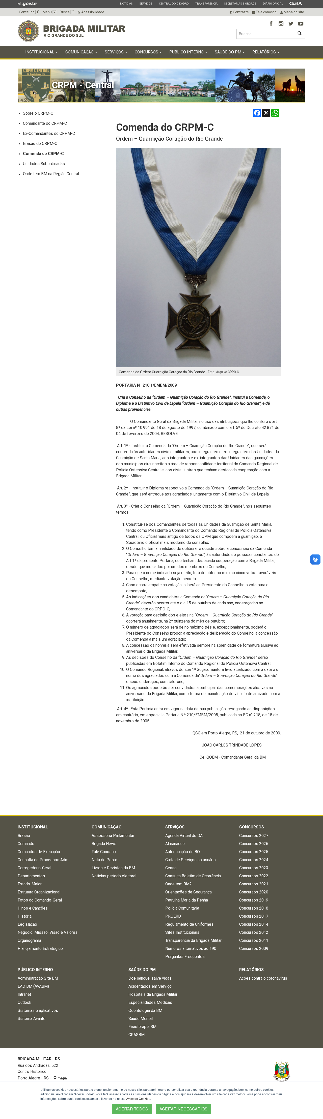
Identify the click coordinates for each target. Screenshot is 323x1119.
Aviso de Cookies (138, 1098)
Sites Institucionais (182, 932)
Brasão (24, 835)
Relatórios (264, 52)
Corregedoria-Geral (34, 867)
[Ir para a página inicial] (71, 31)
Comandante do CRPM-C (45, 123)
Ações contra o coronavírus (263, 978)
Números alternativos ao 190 (190, 948)
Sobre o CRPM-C (38, 113)
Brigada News (104, 843)
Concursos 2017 (253, 916)
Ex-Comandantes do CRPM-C (49, 133)
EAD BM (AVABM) (33, 986)
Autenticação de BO (182, 851)
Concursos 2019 (253, 900)
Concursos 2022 (253, 876)
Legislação (27, 924)
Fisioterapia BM (142, 1026)
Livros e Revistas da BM (113, 867)
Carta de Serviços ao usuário (190, 859)
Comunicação (80, 52)
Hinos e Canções (33, 908)
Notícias (126, 3)
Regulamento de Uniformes (189, 924)
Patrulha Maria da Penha (186, 900)
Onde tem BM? (178, 884)
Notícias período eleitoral (114, 876)
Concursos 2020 (253, 892)
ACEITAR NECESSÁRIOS (183, 1109)
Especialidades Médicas (150, 1002)
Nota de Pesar (104, 859)
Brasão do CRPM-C (40, 143)
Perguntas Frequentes (185, 956)
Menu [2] (50, 12)
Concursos (147, 52)
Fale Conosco (104, 851)
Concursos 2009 (253, 948)
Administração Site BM (38, 978)
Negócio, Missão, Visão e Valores (47, 932)
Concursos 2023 (253, 867)
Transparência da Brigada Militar (193, 940)
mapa (62, 1078)
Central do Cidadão (174, 3)
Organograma (29, 940)
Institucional (40, 52)
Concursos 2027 (253, 835)
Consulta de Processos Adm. (43, 859)
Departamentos (31, 876)
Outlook (24, 1002)
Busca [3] (67, 12)
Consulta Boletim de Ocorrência (193, 876)
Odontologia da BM (145, 1010)
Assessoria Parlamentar (113, 835)
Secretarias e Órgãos (240, 3)
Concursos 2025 (253, 851)
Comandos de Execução (39, 851)
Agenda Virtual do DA (184, 835)
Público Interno (187, 52)
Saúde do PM (228, 52)
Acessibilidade (92, 12)
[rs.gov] (27, 4)
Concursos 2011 (253, 940)
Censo (171, 867)
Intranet (24, 994)
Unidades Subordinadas (44, 163)
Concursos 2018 (253, 908)
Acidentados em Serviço (150, 986)
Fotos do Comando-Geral (40, 900)
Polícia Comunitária (182, 908)
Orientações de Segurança (188, 892)
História (25, 916)
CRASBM (136, 1034)
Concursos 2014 (253, 924)
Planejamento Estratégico (40, 948)
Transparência (206, 3)
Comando (26, 843)
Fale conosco (266, 12)
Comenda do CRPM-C (43, 153)
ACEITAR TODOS (132, 1109)
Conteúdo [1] (29, 12)
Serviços (145, 3)
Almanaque (175, 843)
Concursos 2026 (253, 843)
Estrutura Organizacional (39, 892)
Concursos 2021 (253, 884)
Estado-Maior (30, 884)
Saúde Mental (140, 1018)
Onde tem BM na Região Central (51, 173)
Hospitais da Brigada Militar (152, 994)
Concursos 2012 (253, 932)
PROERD (173, 916)
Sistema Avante (31, 1018)
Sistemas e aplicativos (38, 1010)
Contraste (240, 12)
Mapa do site (293, 12)
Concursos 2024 (253, 859)
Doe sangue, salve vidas (150, 978)
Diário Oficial (273, 3)
